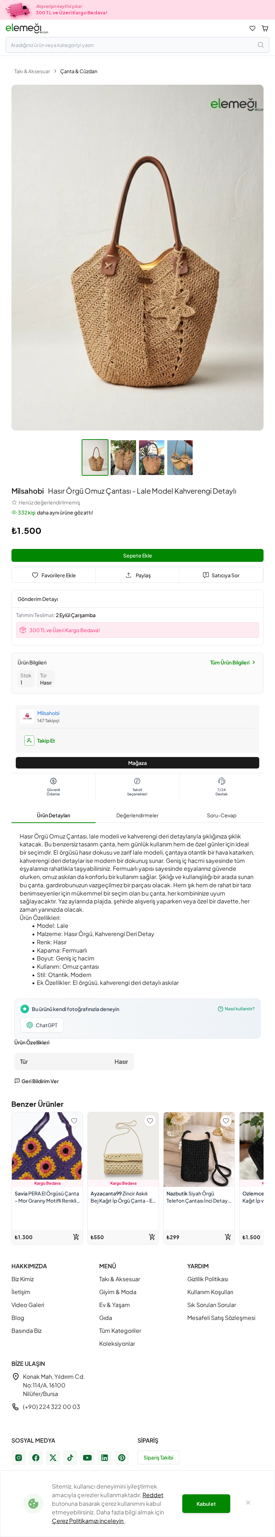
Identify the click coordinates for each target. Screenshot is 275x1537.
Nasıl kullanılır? (240, 1008)
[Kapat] (248, 1503)
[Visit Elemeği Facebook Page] (36, 1458)
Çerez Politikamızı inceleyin (88, 1520)
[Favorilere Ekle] (74, 1121)
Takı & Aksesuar (32, 71)
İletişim (20, 1292)
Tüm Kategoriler (120, 1330)
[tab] (53, 815)
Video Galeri (27, 1304)
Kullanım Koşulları (210, 1292)
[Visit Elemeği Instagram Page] (18, 1458)
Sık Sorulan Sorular (211, 1304)
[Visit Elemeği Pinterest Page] (122, 1458)
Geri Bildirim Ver (40, 1081)
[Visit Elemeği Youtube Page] (87, 1458)
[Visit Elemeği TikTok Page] (70, 1458)
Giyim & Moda (117, 1292)
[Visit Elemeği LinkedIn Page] (104, 1458)
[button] (96, 459)
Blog (17, 1317)
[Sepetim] (265, 28)
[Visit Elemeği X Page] (53, 1458)
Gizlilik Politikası (207, 1279)
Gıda (105, 1317)
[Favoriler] (252, 28)
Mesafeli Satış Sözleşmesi (221, 1317)
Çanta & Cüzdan (78, 71)
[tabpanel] (137, 956)
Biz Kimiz (22, 1279)
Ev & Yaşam (114, 1304)
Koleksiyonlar (117, 1343)
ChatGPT (46, 1025)
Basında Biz (26, 1330)
